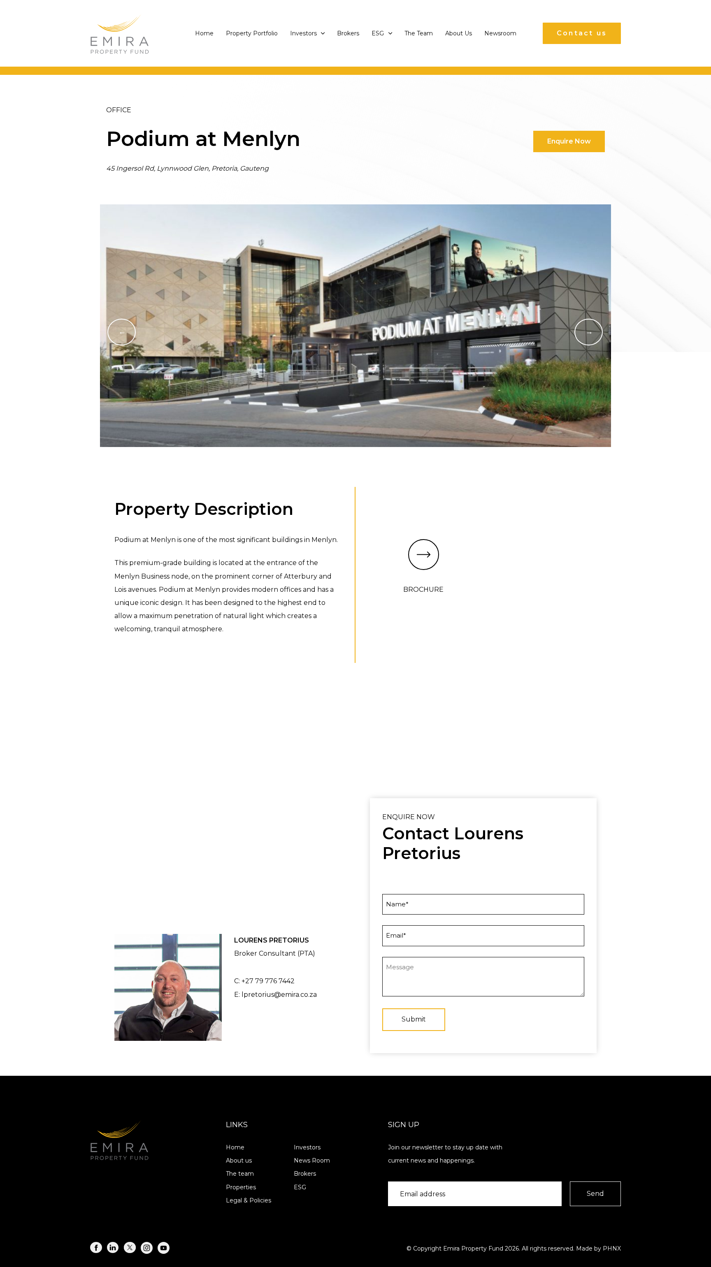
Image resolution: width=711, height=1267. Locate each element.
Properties (241, 1187)
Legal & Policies (248, 1200)
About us (239, 1160)
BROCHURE (423, 589)
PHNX (612, 1248)
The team (240, 1173)
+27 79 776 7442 (268, 981)
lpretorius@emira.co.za (279, 994)
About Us (458, 33)
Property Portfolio (252, 33)
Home (204, 33)
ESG (378, 33)
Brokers (348, 33)
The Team (418, 33)
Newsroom (500, 33)
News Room (312, 1160)
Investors (303, 33)
